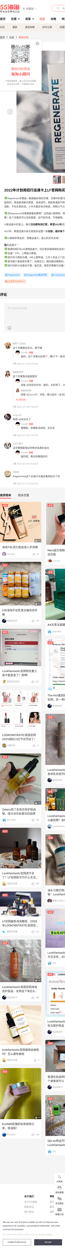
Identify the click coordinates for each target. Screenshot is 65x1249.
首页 (2, 37)
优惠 (14, 19)
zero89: (24, 352)
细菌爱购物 (18, 372)
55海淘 (10, 8)
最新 (14, 27)
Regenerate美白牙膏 (37, 275)
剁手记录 (47, 27)
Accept (48, 1242)
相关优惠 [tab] (23, 495)
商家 (28, 19)
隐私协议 (29, 1206)
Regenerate (14, 275)
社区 (2, 27)
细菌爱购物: (26, 390)
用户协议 (29, 1211)
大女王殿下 (18, 443)
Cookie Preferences (17, 1242)
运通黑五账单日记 (16, 281)
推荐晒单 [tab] (5, 495)
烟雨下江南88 (19, 343)
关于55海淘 (30, 1201)
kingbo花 (17, 415)
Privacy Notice (45, 1234)
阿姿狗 (16, 472)
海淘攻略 (30, 27)
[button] (30, 8)
